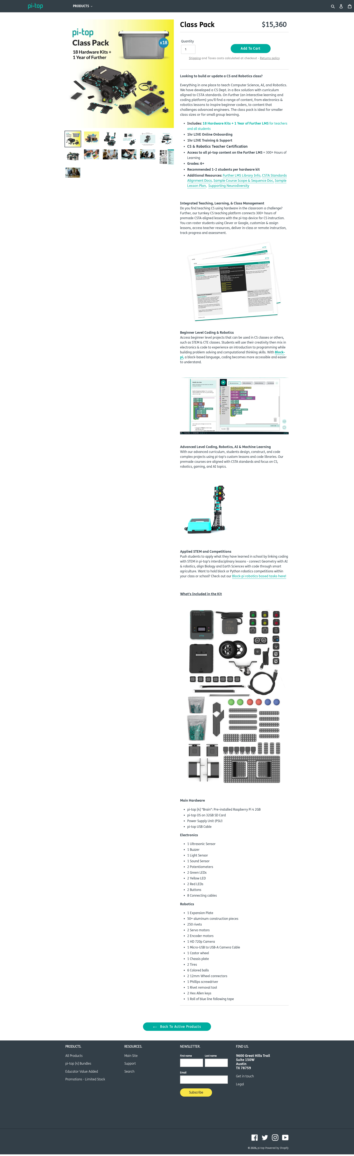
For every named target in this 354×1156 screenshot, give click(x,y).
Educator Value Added (81, 1071)
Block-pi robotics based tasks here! (259, 576)
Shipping (195, 58)
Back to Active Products (180, 1027)
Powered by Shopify (277, 1148)
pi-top (261, 1148)
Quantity (187, 41)
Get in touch (245, 1076)
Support (130, 1063)
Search (129, 1071)
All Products (74, 1056)
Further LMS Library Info (241, 176)
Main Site (131, 1056)
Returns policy (270, 58)
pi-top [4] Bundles (78, 1063)
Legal (240, 1084)
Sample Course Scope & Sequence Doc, (243, 181)
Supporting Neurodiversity (228, 186)
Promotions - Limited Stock (85, 1079)
